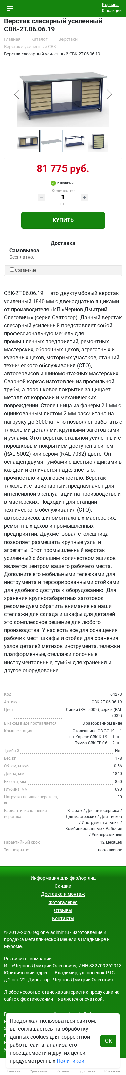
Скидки (63, 886)
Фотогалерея (63, 902)
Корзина (110, 4)
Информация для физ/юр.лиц (63, 878)
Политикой (70, 1061)
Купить (63, 220)
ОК (108, 1041)
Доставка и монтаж (63, 894)
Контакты (63, 918)
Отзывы (63, 910)
